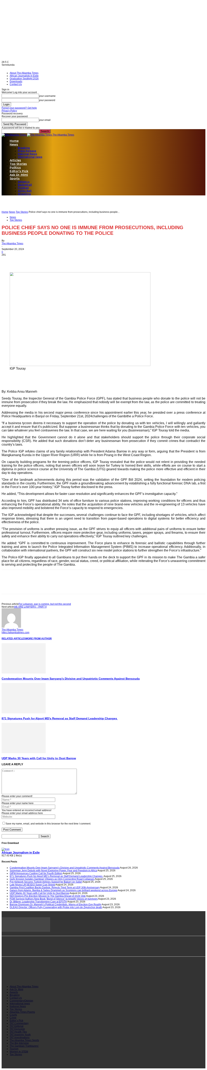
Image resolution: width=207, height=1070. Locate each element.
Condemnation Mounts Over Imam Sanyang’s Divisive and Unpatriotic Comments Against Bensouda (71, 678)
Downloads (16, 81)
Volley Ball (25, 190)
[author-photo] (11, 626)
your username (47, 96)
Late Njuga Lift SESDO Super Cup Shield (32, 884)
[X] (23, 260)
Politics (15, 167)
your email (45, 120)
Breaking (24, 147)
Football (23, 187)
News (14, 144)
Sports (15, 178)
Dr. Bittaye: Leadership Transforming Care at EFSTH (38, 901)
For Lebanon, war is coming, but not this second (45, 604)
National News (27, 153)
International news (30, 156)
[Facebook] (8, 260)
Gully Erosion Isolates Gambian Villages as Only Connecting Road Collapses (52, 879)
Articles (15, 160)
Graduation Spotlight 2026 (24, 78)
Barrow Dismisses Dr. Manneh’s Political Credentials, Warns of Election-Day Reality (55, 904)
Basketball (25, 184)
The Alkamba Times (12, 243)
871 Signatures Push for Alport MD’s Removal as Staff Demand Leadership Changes (60, 718)
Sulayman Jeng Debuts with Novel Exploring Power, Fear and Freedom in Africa (53, 870)
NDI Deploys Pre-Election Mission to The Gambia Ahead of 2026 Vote (48, 896)
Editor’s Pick (19, 171)
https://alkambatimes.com (15, 632)
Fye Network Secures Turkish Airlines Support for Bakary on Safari (46, 881)
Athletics (24, 181)
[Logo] (14, 134)
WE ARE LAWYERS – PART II (30, 606)
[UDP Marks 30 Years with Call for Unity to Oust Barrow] (24, 752)
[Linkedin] (37, 260)
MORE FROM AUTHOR (39, 638)
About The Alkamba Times (24, 73)
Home (14, 141)
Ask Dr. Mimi (19, 175)
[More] (52, 260)
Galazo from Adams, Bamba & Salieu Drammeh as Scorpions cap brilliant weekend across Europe (63, 890)
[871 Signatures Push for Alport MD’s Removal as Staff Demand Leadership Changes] (24, 712)
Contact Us (16, 84)
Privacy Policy (9, 110)
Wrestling (24, 193)
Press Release (27, 150)
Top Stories (18, 164)
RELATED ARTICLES (14, 638)
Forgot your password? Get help (19, 107)
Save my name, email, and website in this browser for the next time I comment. (48, 823)
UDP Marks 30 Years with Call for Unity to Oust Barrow (39, 758)
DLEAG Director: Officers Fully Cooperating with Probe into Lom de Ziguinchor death (56, 907)
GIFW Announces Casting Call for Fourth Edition (36, 873)
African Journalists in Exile (24, 75)
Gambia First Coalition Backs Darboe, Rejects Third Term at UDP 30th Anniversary (55, 887)
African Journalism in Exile (21, 852)
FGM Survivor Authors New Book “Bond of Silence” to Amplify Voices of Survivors (54, 898)
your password (47, 100)
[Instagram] (25, 975)
